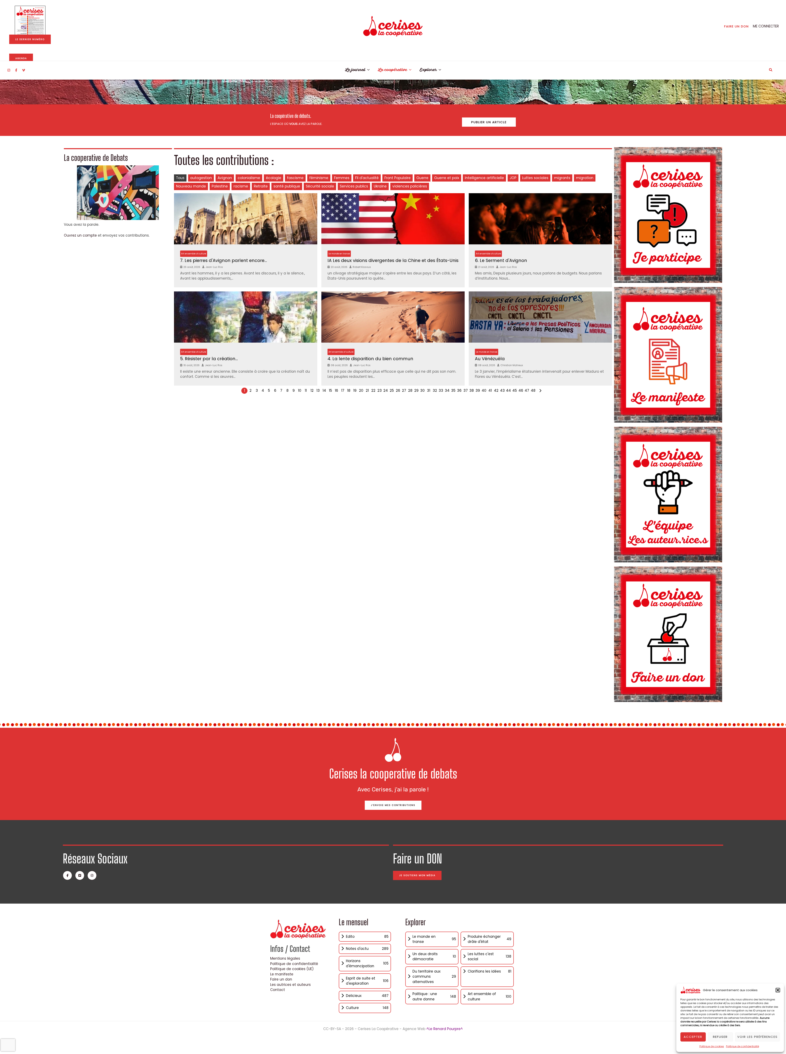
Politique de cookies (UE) (292, 968)
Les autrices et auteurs (290, 984)
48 (533, 390)
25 (392, 390)
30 (422, 390)
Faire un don (281, 979)
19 (355, 390)
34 (447, 390)
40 (484, 390)
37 (465, 390)
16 (336, 390)
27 (404, 390)
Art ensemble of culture (193, 253)
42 (496, 390)
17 (342, 390)
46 (520, 390)
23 (379, 390)
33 (441, 390)
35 (453, 390)
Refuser (720, 1037)
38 (471, 390)
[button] (778, 990)
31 (428, 390)
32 (435, 390)
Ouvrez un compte (80, 235)
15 (330, 390)
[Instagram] (8, 70)
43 (502, 390)
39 (477, 390)
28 (410, 390)
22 (373, 390)
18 (348, 390)
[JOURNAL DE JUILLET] (30, 20)
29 (416, 390)
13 (318, 390)
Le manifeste (281, 974)
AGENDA (21, 58)
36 (459, 390)
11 (306, 390)
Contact (277, 989)
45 (514, 390)
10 (299, 390)
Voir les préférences (757, 1037)
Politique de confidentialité (742, 1046)
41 (490, 390)
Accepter (693, 1037)
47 (527, 390)
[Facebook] (16, 70)
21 (367, 390)
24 (385, 390)
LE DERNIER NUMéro (30, 39)
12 (312, 390)
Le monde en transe (339, 253)
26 (398, 390)
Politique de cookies (711, 1046)
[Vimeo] (23, 70)
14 (324, 390)
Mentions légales (285, 958)
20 (361, 390)
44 (508, 390)
